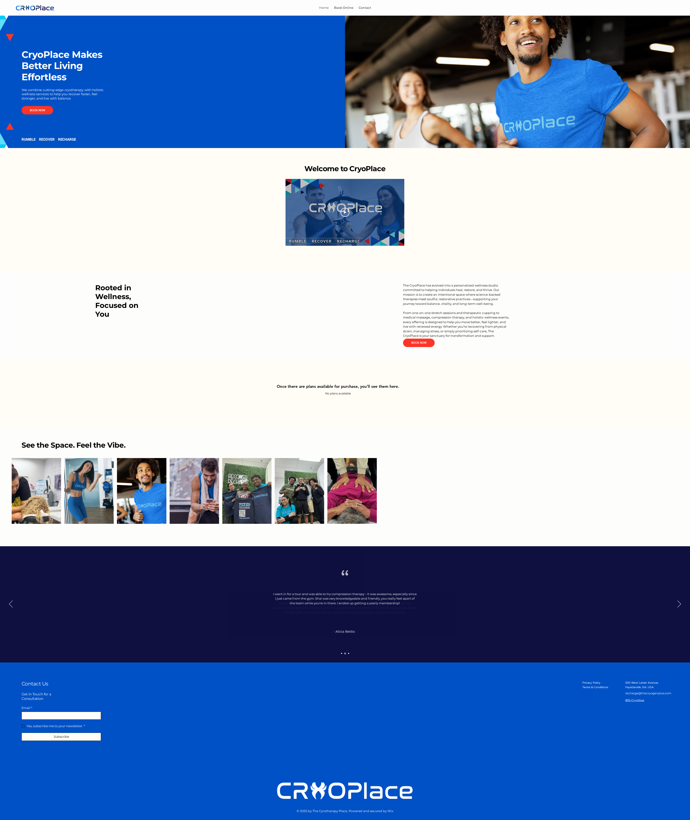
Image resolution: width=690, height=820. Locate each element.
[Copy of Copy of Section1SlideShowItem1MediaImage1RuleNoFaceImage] (348, 653)
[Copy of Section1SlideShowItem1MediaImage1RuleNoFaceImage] (345, 653)
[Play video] (345, 212)
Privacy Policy (591, 682)
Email (27, 708)
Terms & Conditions (595, 687)
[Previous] (11, 604)
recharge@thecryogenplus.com (648, 693)
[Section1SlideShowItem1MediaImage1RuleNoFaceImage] (341, 653)
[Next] (679, 604)
